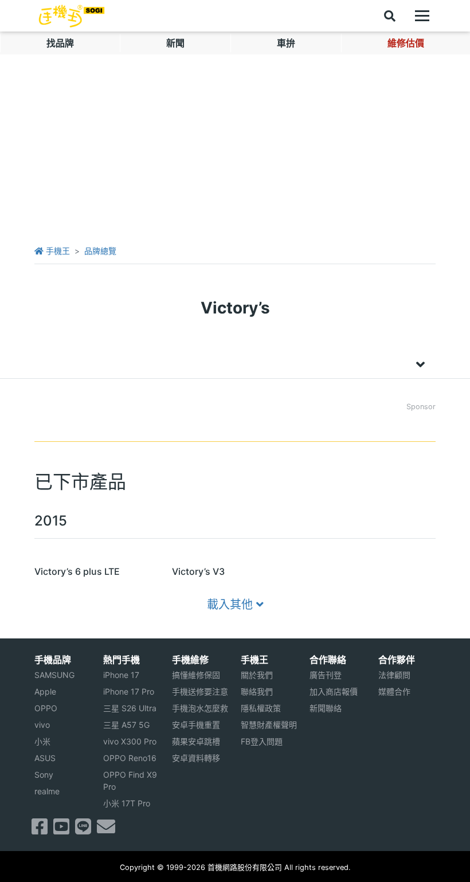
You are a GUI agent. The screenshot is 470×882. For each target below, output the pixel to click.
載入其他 (231, 604)
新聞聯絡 (326, 708)
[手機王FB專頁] (40, 830)
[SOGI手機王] (71, 16)
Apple (45, 691)
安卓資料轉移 (196, 758)
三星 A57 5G (126, 725)
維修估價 (405, 43)
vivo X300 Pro (129, 741)
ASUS (45, 758)
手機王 (57, 251)
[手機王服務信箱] (106, 830)
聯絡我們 (257, 691)
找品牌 (60, 43)
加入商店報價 (334, 691)
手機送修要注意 (200, 691)
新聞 (175, 43)
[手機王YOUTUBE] (61, 830)
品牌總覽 (100, 251)
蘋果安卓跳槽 (196, 741)
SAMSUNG (54, 675)
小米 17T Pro (126, 803)
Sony (43, 774)
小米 (42, 741)
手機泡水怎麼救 (200, 708)
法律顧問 (394, 675)
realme (47, 791)
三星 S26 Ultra (129, 708)
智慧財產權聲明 (269, 725)
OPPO (45, 708)
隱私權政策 (261, 708)
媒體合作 (394, 691)
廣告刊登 (326, 675)
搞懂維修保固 (196, 675)
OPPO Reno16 (129, 758)
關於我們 (257, 675)
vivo (42, 725)
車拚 (286, 43)
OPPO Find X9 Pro (130, 780)
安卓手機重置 (196, 725)
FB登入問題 (262, 741)
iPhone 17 (121, 675)
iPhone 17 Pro (128, 691)
